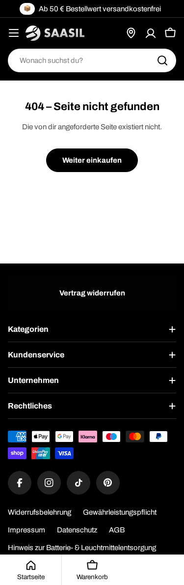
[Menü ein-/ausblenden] (14, 33)
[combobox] (92, 60)
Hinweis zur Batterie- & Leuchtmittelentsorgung (82, 548)
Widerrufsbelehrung (39, 512)
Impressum (26, 530)
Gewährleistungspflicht (120, 512)
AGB (117, 530)
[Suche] (162, 60)
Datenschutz (77, 530)
